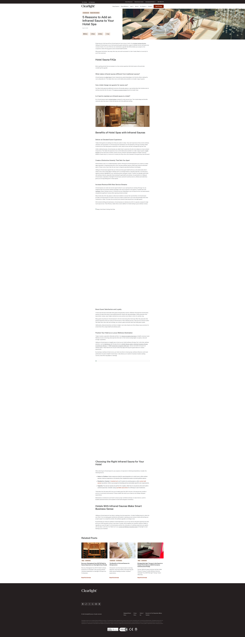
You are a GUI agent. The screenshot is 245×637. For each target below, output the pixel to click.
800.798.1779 (161, 1)
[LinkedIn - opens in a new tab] (92, 604)
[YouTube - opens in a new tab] (96, 604)
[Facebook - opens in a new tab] (82, 604)
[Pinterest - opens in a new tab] (99, 604)
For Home (84, 2)
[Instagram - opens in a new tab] (89, 604)
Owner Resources (128, 1)
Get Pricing (158, 6)
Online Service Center (138, 1)
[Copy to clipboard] (107, 33)
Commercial (86, 12)
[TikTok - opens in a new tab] (86, 604)
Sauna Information (94, 12)
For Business (92, 2)
